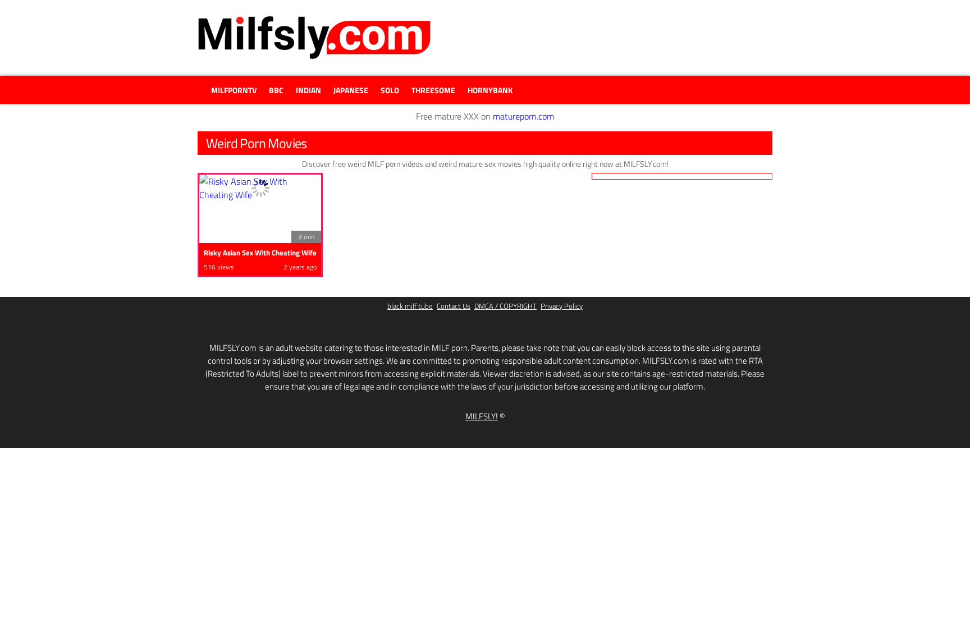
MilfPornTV (234, 90)
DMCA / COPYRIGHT (505, 306)
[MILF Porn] (314, 37)
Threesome (433, 90)
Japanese (350, 90)
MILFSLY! (481, 416)
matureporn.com (523, 116)
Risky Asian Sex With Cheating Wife (260, 252)
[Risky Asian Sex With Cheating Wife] (260, 188)
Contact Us (453, 306)
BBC (276, 90)
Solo (390, 90)
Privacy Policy (562, 306)
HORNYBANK (490, 90)
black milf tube (410, 306)
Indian (308, 90)
